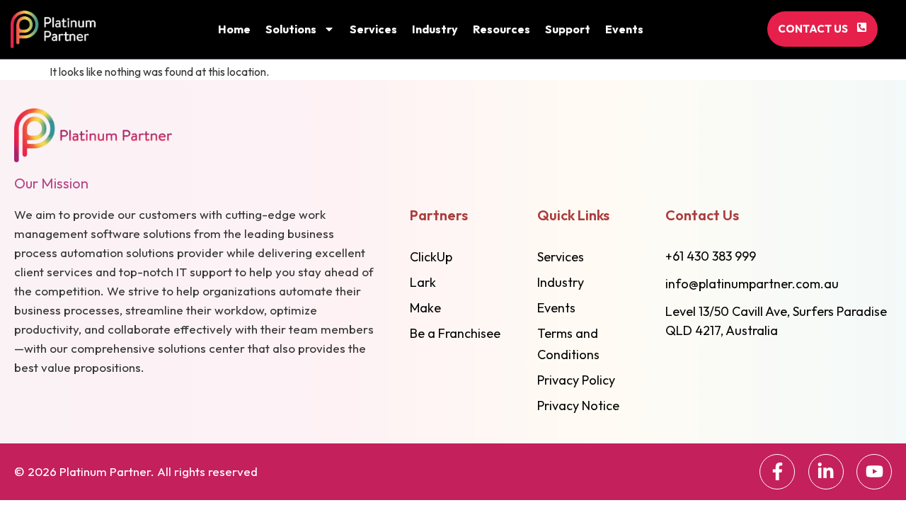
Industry (435, 29)
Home (234, 29)
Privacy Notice (578, 405)
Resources (501, 29)
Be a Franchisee (455, 333)
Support (567, 29)
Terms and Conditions (568, 344)
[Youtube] (874, 471)
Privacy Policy (576, 380)
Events (624, 29)
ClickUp (431, 257)
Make (425, 308)
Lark (423, 282)
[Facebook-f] (777, 471)
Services (373, 29)
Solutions (290, 29)
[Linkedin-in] (826, 471)
